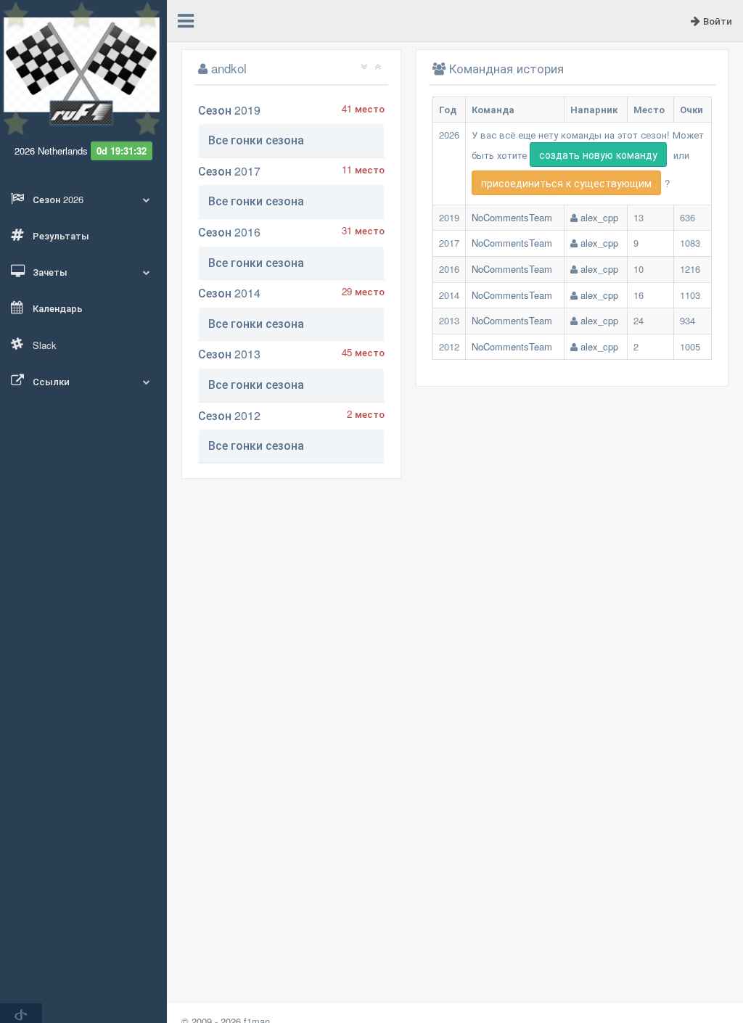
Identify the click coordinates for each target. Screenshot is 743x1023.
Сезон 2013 (229, 353)
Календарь (56, 308)
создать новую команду (598, 154)
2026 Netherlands (51, 150)
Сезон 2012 (229, 415)
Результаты (59, 235)
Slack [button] (43, 345)
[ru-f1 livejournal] (21, 1013)
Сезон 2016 (229, 231)
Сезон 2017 (229, 171)
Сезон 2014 (229, 292)
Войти (716, 21)
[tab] (291, 140)
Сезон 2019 (229, 110)
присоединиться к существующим (566, 183)
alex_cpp (599, 217)
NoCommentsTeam (512, 217)
